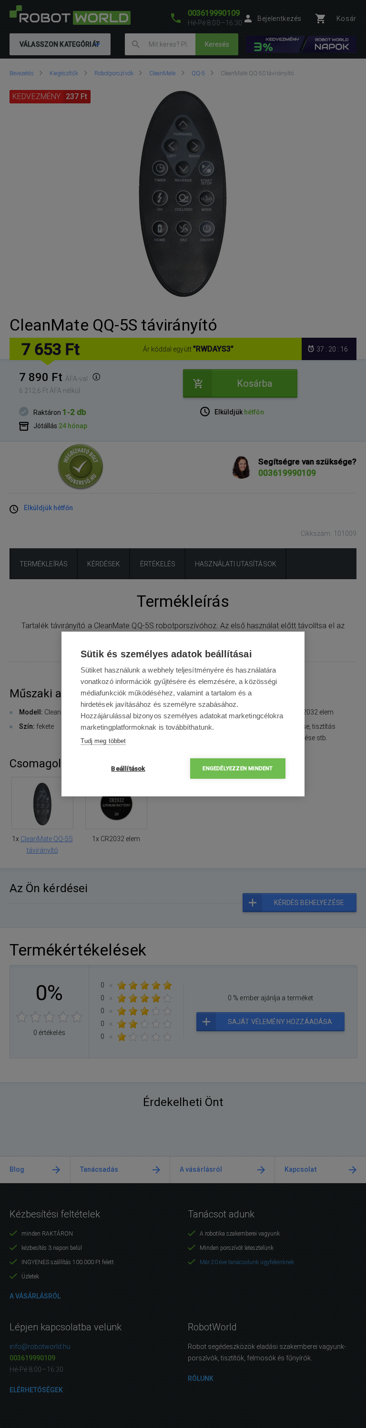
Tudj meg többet (103, 740)
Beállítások (128, 768)
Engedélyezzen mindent (238, 768)
